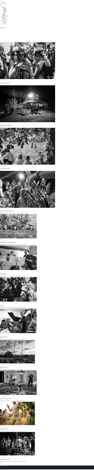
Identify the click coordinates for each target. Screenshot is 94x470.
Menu (0, 4)
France (5, 12)
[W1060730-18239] (18, 394)
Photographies (3, 2)
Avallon (5, 11)
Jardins (4, 13)
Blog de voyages (5, 20)
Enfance (4, 15)
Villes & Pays (4, 9)
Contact (2, 21)
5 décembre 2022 (2, 212)
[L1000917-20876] (18, 301)
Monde (5, 10)
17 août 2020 (1, 430)
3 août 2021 (1, 338)
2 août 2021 (1, 368)
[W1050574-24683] (27, 207)
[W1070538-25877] (27, 164)
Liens (3, 23)
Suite (2, 464)
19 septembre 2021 (2, 275)
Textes (2, 16)
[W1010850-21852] (18, 238)
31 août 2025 (1, 84)
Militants (4, 14)
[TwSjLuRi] (18, 269)
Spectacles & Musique (4, 80)
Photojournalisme (5, 19)
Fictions (4, 17)
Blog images (2, 165)
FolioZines (5, 22)
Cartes (3, 18)
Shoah (5, 8)
